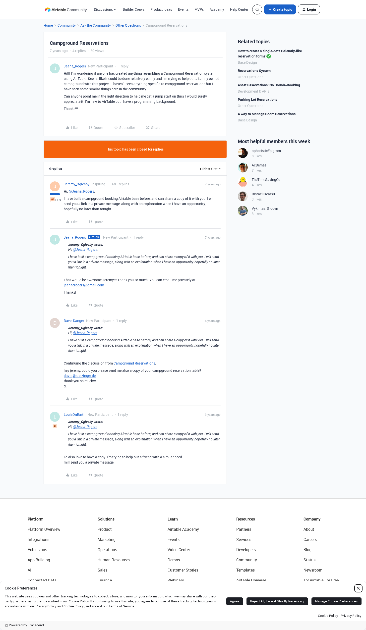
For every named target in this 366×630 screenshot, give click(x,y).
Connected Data (42, 580)
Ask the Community (95, 25)
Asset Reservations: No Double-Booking (269, 85)
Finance (105, 580)
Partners (243, 529)
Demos (174, 560)
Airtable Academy (183, 529)
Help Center (239, 9)
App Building (39, 560)
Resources (245, 519)
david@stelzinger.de (80, 375)
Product (105, 529)
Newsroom (313, 570)
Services (243, 539)
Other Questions (128, 25)
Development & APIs (253, 91)
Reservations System (254, 70)
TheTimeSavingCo (266, 179)
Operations (107, 549)
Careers (310, 539)
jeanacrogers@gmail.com (84, 285)
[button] (280, 9)
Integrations (38, 539)
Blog (307, 549)
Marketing (107, 539)
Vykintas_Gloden (265, 208)
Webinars (176, 580)
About (309, 529)
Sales (102, 570)
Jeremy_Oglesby (76, 184)
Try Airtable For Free (321, 580)
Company (312, 519)
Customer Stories (183, 570)
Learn (173, 519)
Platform (36, 519)
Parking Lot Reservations (257, 99)
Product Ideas (161, 9)
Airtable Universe (251, 580)
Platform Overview (44, 529)
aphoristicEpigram (266, 150)
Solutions (106, 519)
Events (183, 9)
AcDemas (259, 165)
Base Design (247, 62)
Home (48, 25)
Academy (217, 9)
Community (67, 25)
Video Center (179, 549)
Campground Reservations (134, 363)
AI (29, 570)
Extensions (37, 549)
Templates (245, 570)
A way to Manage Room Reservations (267, 113)
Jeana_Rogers (75, 66)
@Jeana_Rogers (81, 191)
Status (309, 560)
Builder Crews (133, 9)
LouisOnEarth (74, 414)
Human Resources (114, 560)
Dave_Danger (74, 320)
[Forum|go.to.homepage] (66, 9)
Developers (246, 549)
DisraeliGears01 (264, 194)
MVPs (199, 9)
